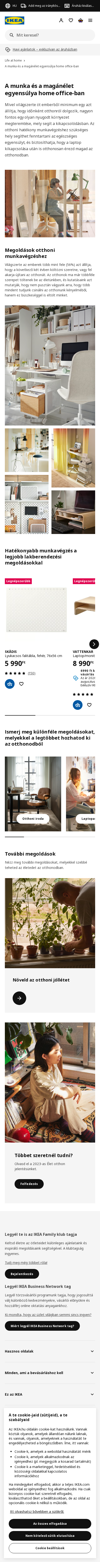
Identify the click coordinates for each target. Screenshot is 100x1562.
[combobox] (48, 35)
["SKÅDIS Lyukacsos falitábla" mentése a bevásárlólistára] (21, 684)
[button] (50, 365)
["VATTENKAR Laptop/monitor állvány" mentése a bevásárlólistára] (89, 705)
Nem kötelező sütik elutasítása (50, 1536)
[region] (50, 1483)
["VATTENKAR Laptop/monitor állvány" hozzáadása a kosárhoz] (78, 705)
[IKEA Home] (14, 20)
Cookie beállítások (50, 1548)
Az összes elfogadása (50, 1524)
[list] (50, 643)
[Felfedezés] (50, 1082)
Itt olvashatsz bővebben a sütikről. (37, 1511)
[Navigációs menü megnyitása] (90, 20)
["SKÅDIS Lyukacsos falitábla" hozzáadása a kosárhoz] (10, 684)
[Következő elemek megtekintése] (94, 644)
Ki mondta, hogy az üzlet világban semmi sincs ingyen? (48, 1314)
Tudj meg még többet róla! (26, 1262)
